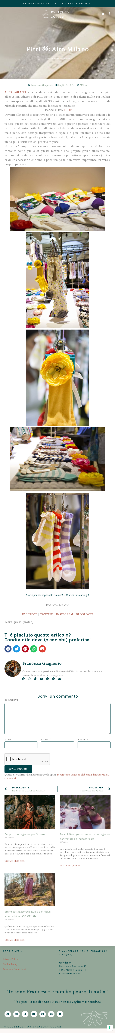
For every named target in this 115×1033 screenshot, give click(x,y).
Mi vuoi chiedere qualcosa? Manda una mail (57, 4)
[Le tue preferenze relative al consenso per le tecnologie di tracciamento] (110, 1028)
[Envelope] (59, 678)
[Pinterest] (47, 678)
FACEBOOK (29, 614)
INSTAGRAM (64, 614)
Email (45, 740)
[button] (8, 648)
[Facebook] (23, 678)
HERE (68, 110)
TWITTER (46, 614)
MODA (83, 85)
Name (8, 740)
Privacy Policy (10, 959)
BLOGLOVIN (84, 614)
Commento (11, 700)
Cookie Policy (10, 964)
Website (83, 740)
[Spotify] (53, 678)
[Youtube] (41, 678)
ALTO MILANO (15, 92)
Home (47, 58)
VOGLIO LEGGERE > (14, 861)
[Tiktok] (35, 678)
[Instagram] (29, 678)
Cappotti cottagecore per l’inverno (25, 834)
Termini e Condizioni (14, 969)
